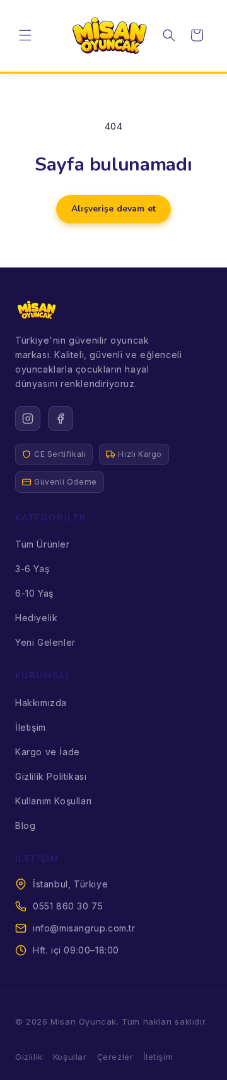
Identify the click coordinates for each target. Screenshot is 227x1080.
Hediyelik (36, 617)
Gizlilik (29, 1057)
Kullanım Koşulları (53, 801)
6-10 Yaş (34, 593)
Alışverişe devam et (113, 209)
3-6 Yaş (32, 568)
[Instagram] (27, 418)
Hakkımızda (41, 702)
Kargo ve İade (47, 751)
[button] (25, 35)
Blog (25, 825)
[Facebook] (60, 418)
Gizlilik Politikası (50, 776)
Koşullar (70, 1057)
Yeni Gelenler (45, 642)
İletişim (30, 727)
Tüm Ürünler (42, 544)
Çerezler (115, 1057)
